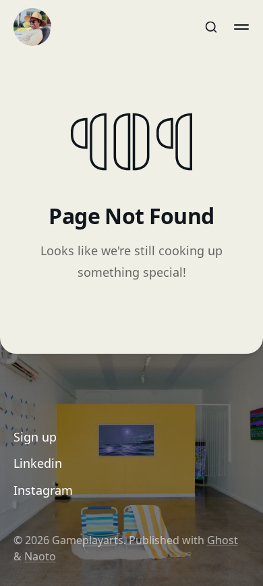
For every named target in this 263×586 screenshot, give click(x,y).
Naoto (40, 556)
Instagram (43, 490)
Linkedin (37, 463)
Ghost (222, 540)
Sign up (35, 437)
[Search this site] (211, 27)
